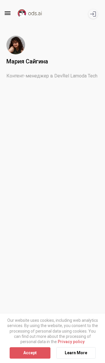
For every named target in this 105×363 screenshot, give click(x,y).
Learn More (76, 352)
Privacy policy (71, 341)
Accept (30, 352)
